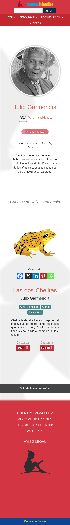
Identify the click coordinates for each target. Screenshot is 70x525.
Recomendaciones (35, 419)
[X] (28, 276)
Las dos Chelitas (35, 290)
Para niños (35, 312)
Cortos (46, 306)
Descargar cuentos (35, 425)
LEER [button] (10, 17)
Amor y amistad (29, 306)
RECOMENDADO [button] (50, 17)
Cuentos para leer (35, 413)
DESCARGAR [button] (27, 17)
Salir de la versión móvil (35, 388)
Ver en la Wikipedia (40, 117)
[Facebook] (20, 276)
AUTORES (35, 23)
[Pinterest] (43, 276)
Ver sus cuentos (35, 131)
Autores (35, 431)
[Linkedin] (35, 276)
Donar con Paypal (35, 521)
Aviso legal (35, 441)
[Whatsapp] (50, 276)
